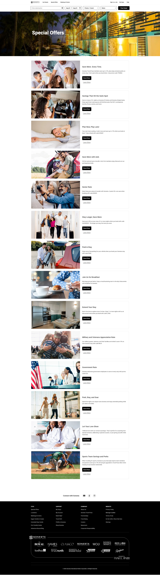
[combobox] (47, 8)
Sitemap (108, 522)
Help (128, 2)
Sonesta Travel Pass (86, 512)
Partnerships (84, 516)
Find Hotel (123, 8)
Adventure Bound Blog (37, 528)
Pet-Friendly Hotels (36, 525)
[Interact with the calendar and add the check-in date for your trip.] (80, 8)
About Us (83, 509)
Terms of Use (109, 516)
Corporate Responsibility (88, 528)
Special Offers (54, 2)
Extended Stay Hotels (37, 522)
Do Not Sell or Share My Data (114, 519)
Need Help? (59, 516)
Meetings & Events (65, 2)
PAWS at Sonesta (61, 522)
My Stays (121, 2)
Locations (34, 512)
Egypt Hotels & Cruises (37, 519)
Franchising (84, 519)
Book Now (86, 78)
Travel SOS (59, 519)
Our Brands (45, 2)
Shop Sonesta (60, 525)
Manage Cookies (110, 512)
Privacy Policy (110, 509)
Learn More (86, 82)
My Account (59, 512)
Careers (83, 522)
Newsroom (84, 525)
